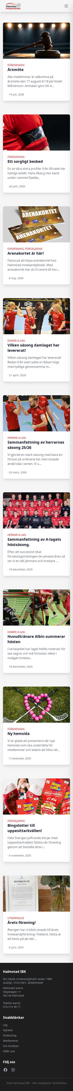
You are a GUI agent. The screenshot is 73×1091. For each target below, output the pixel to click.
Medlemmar (10, 1040)
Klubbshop (10, 1035)
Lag (5, 1025)
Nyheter (8, 1030)
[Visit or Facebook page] (5, 1069)
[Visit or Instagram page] (13, 1069)
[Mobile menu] (66, 6)
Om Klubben (11, 1046)
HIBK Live (9, 1051)
